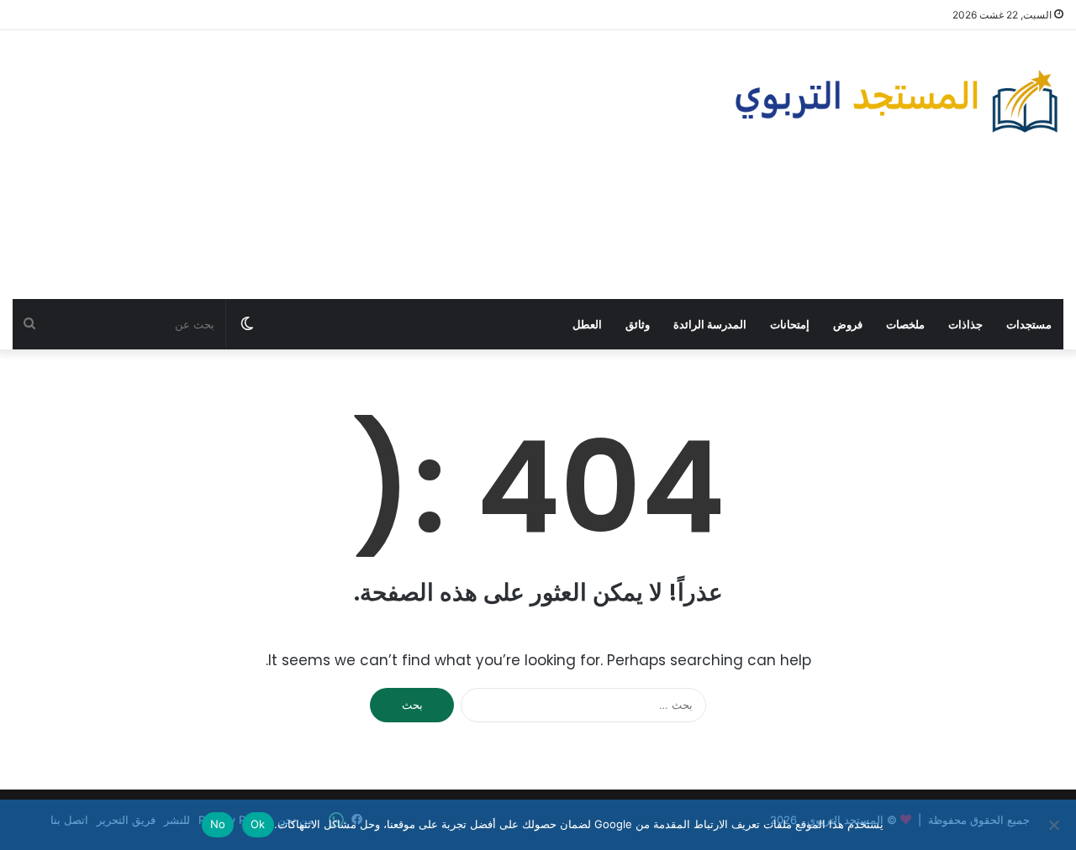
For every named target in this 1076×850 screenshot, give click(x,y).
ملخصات (905, 324)
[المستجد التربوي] (896, 101)
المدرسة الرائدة (709, 324)
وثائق (637, 324)
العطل (587, 324)
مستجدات (1029, 324)
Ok (258, 824)
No (218, 824)
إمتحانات (790, 324)
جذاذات (965, 324)
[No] (1055, 824)
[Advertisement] (358, 164)
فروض (847, 324)
